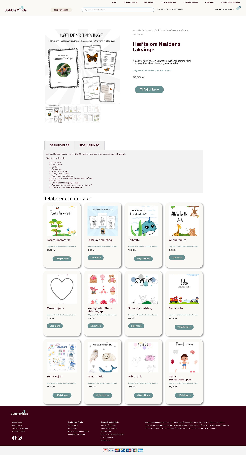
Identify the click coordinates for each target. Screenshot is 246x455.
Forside (137, 30)
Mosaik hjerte (55, 308)
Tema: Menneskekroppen (180, 378)
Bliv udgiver (149, 2)
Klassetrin (148, 30)
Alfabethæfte (177, 240)
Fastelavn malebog (100, 240)
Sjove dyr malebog (140, 308)
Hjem (114, 2)
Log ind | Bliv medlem (224, 9)
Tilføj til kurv (149, 89)
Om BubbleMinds (191, 2)
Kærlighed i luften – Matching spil (100, 310)
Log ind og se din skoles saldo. (170, 9)
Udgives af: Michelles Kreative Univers (152, 70)
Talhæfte (134, 240)
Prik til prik (135, 376)
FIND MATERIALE (61, 10)
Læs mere (95, 258)
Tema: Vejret (54, 376)
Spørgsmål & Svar (169, 2)
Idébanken (209, 2)
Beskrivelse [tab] (59, 145)
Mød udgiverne (130, 2)
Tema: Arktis (95, 376)
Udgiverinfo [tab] (89, 145)
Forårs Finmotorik (58, 240)
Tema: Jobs (176, 308)
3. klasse (160, 30)
